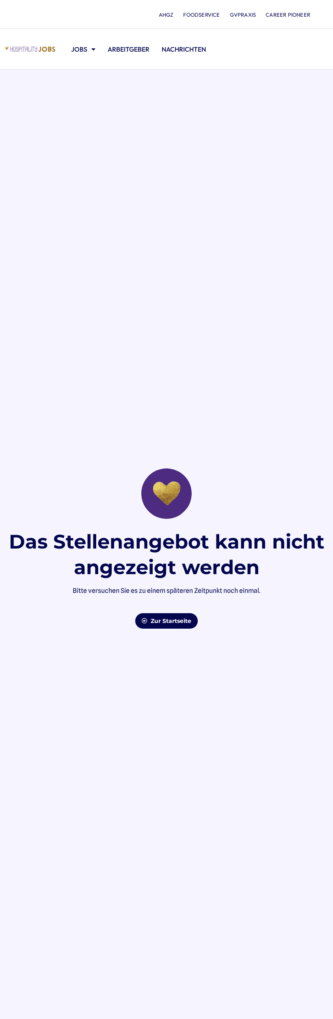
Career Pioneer (288, 14)
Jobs (79, 49)
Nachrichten (184, 49)
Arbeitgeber (128, 49)
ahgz (166, 14)
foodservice (201, 14)
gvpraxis (243, 14)
